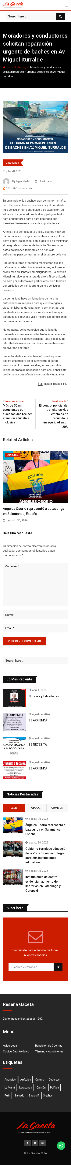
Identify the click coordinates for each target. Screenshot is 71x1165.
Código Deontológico (16, 1051)
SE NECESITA (38, 744)
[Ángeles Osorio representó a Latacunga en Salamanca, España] (13, 825)
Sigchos (48, 1095)
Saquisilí (34, 1095)
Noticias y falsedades (44, 696)
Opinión (41, 1087)
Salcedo (19, 1095)
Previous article (14, 401)
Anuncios (10, 1079)
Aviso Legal (10, 1045)
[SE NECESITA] (14, 746)
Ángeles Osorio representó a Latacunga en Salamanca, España (45, 829)
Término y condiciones (49, 1051)
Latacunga (21, 67)
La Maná (10, 1087)
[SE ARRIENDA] (14, 722)
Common (57, 807)
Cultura (39, 1079)
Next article (59, 401)
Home (9, 67)
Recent (14, 807)
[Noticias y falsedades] (14, 698)
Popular (35, 807)
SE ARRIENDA (38, 720)
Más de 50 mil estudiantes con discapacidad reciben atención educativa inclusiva (18, 414)
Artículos (25, 1079)
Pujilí (7, 1095)
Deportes (54, 1079)
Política (54, 1087)
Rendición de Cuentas (48, 1045)
